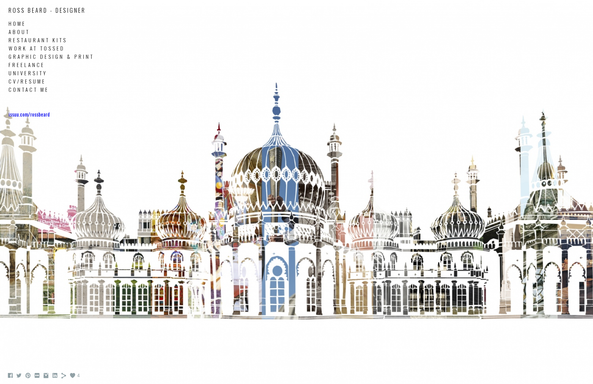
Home (17, 23)
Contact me (29, 89)
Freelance (27, 64)
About (19, 31)
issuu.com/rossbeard (29, 114)
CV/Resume (27, 81)
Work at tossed (37, 48)
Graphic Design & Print (51, 56)
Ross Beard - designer (47, 10)
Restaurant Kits (38, 40)
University (28, 73)
